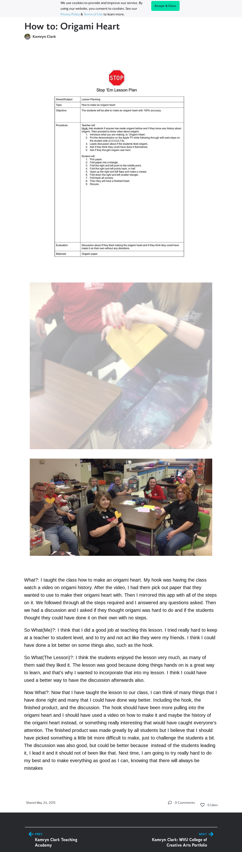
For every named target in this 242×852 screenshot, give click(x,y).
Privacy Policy (70, 14)
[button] (170, 802)
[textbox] (121, 414)
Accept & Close (165, 6)
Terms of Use (93, 14)
